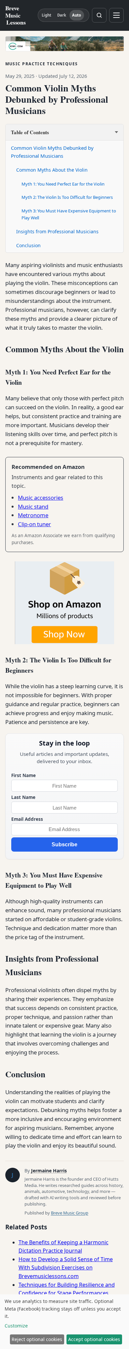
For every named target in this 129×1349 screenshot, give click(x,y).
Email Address (27, 819)
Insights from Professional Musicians (57, 231)
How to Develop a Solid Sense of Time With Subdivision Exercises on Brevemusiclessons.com (66, 1268)
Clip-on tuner (34, 524)
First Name (23, 775)
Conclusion (28, 245)
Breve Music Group (69, 1213)
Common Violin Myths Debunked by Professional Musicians (52, 151)
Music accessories (40, 497)
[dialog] (64, 1321)
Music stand (33, 506)
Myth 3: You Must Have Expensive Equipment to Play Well (69, 214)
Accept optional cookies (94, 1339)
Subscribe (64, 844)
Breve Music (15, 15)
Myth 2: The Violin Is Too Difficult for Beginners (67, 197)
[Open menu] (116, 15)
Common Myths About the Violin (52, 170)
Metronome (33, 515)
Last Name (23, 797)
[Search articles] (99, 15)
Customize (16, 1325)
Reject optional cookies (37, 1339)
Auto (76, 15)
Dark (61, 15)
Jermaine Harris (49, 1170)
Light (46, 15)
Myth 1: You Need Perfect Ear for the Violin (63, 184)
